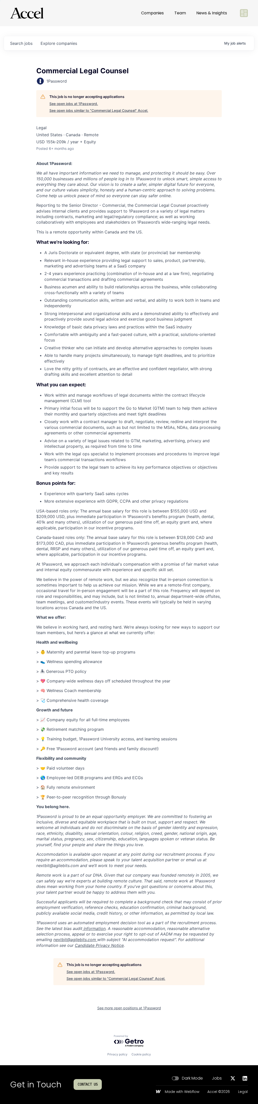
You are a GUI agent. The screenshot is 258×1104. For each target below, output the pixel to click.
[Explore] (244, 13)
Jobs (217, 1078)
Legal (243, 1092)
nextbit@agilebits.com (74, 939)
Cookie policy (141, 1054)
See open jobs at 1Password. (73, 103)
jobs (21, 43)
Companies (152, 13)
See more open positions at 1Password (129, 1008)
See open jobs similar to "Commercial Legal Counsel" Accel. (98, 110)
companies (59, 43)
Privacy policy (117, 1054)
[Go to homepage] (26, 13)
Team (180, 13)
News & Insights (211, 13)
